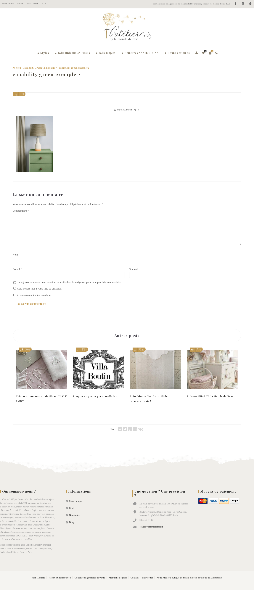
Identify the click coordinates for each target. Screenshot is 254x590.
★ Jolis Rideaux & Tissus (72, 53)
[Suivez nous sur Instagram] (243, 4)
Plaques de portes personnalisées (95, 396)
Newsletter (32, 4)
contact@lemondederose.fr (151, 526)
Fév (25, 349)
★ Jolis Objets (105, 53)
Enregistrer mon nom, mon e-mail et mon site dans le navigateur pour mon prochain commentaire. (69, 282)
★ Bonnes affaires (177, 53)
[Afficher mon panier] (210, 53)
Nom (16, 254)
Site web (133, 269)
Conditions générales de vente (90, 577)
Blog (43, 4)
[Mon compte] (196, 53)
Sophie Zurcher (124, 109)
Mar (139, 349)
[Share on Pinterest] (130, 429)
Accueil (17, 67)
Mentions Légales (118, 577)
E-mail (17, 269)
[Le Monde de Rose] (127, 27)
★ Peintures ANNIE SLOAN (140, 53)
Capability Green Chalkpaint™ (40, 67)
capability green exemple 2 (47, 74)
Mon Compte (7, 4)
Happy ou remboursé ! (60, 577)
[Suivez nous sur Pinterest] (250, 4)
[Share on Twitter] (125, 429)
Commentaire (21, 210)
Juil (19, 94)
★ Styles (43, 53)
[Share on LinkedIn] (135, 429)
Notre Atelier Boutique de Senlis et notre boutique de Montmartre (189, 577)
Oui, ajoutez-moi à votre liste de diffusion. (39, 288)
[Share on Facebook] (120, 429)
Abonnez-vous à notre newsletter (33, 295)
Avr (196, 349)
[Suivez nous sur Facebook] (235, 4)
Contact (135, 577)
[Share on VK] (140, 429)
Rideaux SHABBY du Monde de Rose (210, 396)
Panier (20, 4)
